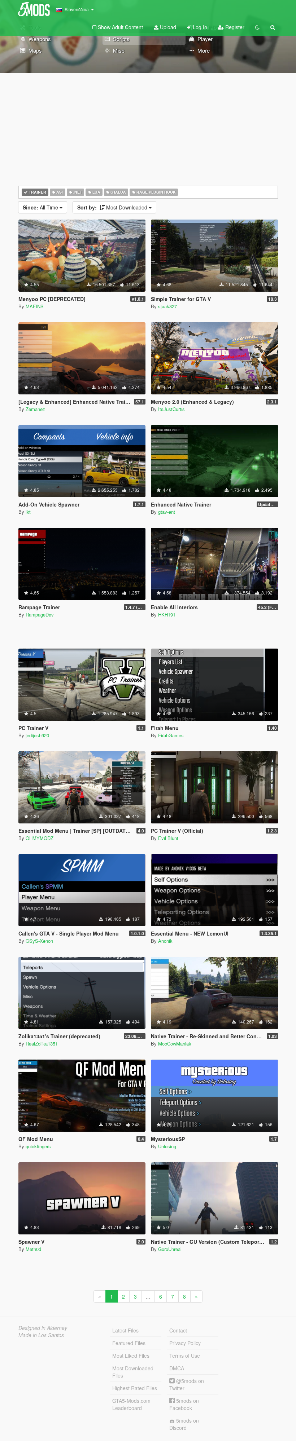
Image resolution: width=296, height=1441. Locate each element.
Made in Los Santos (41, 1335)
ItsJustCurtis (171, 409)
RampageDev (40, 614)
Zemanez (35, 409)
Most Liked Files (130, 1355)
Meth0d (33, 1249)
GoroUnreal (170, 1249)
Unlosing (167, 1146)
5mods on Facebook (184, 1404)
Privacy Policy (185, 1343)
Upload (167, 27)
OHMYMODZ (39, 838)
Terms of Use (184, 1355)
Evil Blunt (168, 838)
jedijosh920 (37, 735)
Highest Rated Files (134, 1388)
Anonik (165, 940)
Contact (178, 1330)
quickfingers (38, 1146)
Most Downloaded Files (132, 1372)
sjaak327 (167, 306)
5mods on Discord (184, 1424)
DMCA (176, 1368)
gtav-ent (166, 511)
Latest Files (125, 1330)
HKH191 (166, 614)
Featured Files (128, 1343)
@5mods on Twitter (186, 1384)
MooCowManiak (174, 1043)
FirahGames (171, 735)
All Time (41, 207)
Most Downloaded (113, 207)
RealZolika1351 (42, 1043)
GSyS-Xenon (39, 940)
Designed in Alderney (42, 1327)
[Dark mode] (257, 27)
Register (234, 27)
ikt (28, 511)
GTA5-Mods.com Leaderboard (131, 1404)
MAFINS (35, 306)
